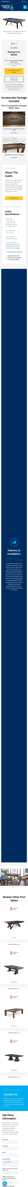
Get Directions (5, 1)
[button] (25, 7)
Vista (14, 938)
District (14, 1026)
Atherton (14, 982)
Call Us (23, 1)
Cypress (14, 1070)
